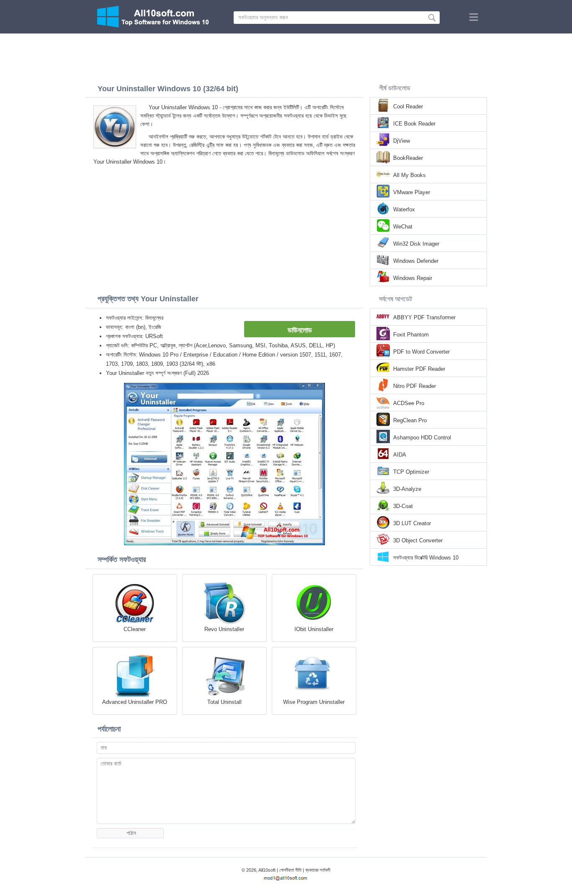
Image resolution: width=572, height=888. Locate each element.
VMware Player (411, 192)
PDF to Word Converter (421, 352)
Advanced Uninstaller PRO (134, 702)
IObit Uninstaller (313, 629)
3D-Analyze (407, 489)
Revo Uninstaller (224, 629)
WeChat (402, 226)
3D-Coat (403, 506)
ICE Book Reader (414, 124)
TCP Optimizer (411, 472)
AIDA (399, 455)
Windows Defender (415, 261)
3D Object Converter (418, 540)
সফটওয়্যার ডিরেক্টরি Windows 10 (426, 557)
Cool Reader (408, 106)
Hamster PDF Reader (419, 369)
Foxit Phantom (411, 334)
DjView (401, 141)
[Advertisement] (286, 56)
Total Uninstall (224, 702)
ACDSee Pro (408, 403)
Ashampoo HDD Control (422, 437)
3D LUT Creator (412, 523)
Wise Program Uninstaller (314, 702)
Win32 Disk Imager (416, 244)
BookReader (408, 158)
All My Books (409, 175)
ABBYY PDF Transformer (424, 317)
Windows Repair (412, 278)
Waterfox (404, 209)
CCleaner (135, 629)
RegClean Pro (410, 420)
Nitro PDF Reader (414, 386)
